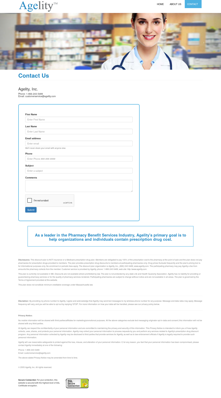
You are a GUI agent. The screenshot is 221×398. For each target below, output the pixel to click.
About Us (175, 4)
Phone (28, 153)
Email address (33, 138)
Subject (29, 165)
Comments (31, 177)
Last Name (31, 126)
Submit (30, 209)
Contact (192, 4)
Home (160, 4)
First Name (31, 114)
